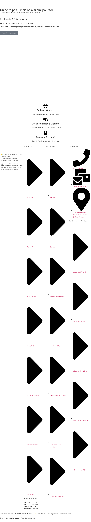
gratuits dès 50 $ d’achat (45, 3)
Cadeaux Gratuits (45, 110)
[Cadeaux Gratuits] (45, 106)
